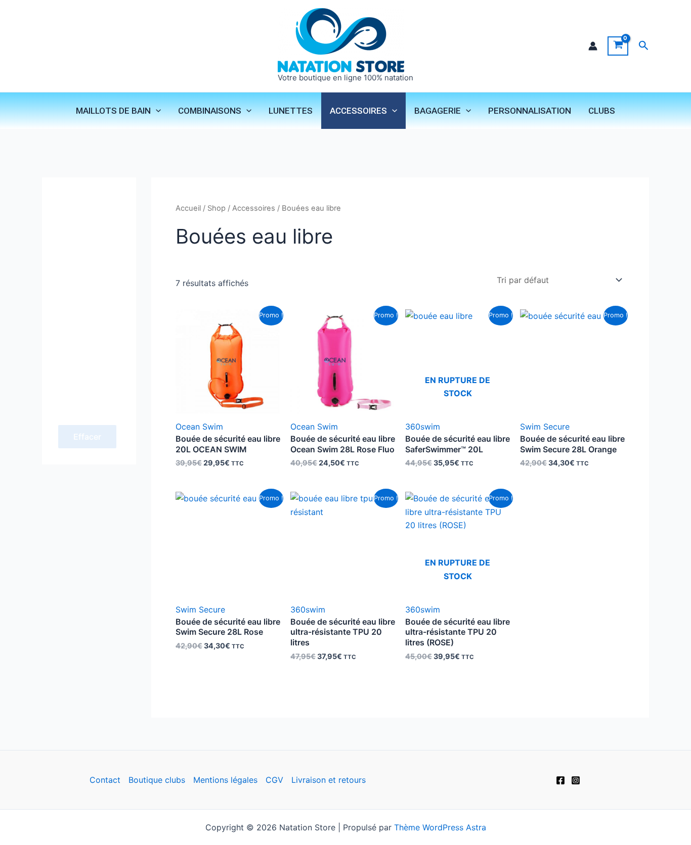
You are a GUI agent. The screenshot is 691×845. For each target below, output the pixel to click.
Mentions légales (225, 780)
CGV (274, 780)
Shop (216, 208)
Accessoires (253, 208)
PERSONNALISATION (529, 111)
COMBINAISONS (209, 111)
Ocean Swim (199, 426)
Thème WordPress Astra (440, 827)
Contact (105, 780)
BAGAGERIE (437, 111)
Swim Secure (545, 426)
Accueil (188, 208)
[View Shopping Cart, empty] (618, 46)
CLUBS (601, 111)
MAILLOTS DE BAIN (113, 111)
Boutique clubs (156, 780)
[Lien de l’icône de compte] (592, 46)
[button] (643, 45)
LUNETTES (291, 111)
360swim (422, 426)
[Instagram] (575, 780)
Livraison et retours (328, 780)
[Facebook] (560, 780)
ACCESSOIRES (358, 111)
